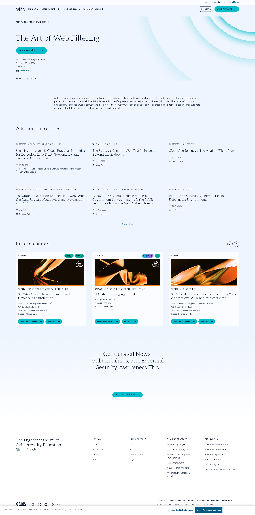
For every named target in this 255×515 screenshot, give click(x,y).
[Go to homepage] (20, 9)
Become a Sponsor (214, 454)
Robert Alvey (24, 71)
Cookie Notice (227, 500)
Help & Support (138, 439)
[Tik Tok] (58, 504)
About (95, 444)
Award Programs (213, 464)
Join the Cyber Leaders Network (220, 469)
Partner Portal (137, 454)
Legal (132, 459)
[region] (127, 510)
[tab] (33, 9)
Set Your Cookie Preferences (180, 510)
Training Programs (177, 439)
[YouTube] (46, 504)
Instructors (97, 449)
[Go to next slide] (236, 244)
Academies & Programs (178, 449)
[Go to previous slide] (230, 244)
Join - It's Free (222, 2)
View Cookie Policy (75, 509)
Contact (133, 444)
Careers (96, 454)
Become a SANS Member (217, 444)
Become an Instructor (215, 449)
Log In (210, 2)
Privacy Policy (161, 500)
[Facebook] (52, 504)
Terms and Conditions (177, 500)
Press (95, 459)
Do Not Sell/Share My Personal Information (203, 500)
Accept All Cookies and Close (209, 510)
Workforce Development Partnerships (179, 456)
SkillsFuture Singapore (178, 468)
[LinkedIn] (33, 504)
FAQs (132, 449)
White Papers (21, 22)
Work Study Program (177, 444)
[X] (39, 504)
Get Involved (211, 439)
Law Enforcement (175, 463)
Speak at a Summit (214, 459)
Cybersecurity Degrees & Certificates (178, 475)
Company (96, 439)
